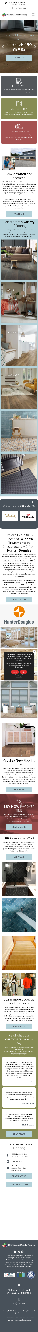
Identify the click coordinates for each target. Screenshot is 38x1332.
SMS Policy (27, 1320)
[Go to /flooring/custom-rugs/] (19, 474)
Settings (19, 676)
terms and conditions (16, 665)
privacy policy (22, 663)
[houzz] (18, 1252)
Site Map (19, 1318)
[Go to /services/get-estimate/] (19, 86)
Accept (15, 672)
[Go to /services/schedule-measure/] (19, 132)
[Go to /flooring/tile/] (19, 431)
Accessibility (9, 1318)
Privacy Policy (28, 1318)
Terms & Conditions (14, 1320)
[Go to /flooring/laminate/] (19, 388)
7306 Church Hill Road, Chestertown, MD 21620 (19, 1291)
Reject (23, 672)
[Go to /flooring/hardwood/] (19, 260)
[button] (19, 58)
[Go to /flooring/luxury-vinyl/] (19, 345)
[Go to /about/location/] (19, 108)
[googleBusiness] (22, 1252)
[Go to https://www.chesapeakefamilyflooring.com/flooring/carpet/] (19, 302)
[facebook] (15, 1252)
